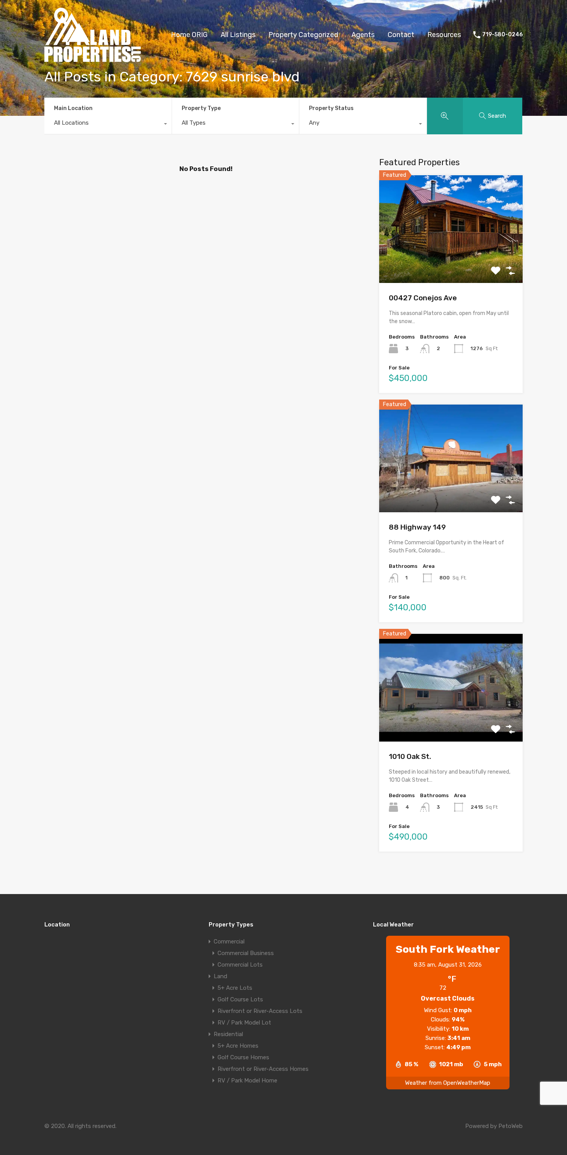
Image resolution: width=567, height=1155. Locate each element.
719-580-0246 (502, 35)
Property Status (331, 108)
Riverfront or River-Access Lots (260, 1011)
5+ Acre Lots (235, 987)
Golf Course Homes (243, 1057)
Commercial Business (246, 953)
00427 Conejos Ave (423, 297)
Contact (401, 34)
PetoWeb (510, 1126)
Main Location (73, 108)
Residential (228, 1034)
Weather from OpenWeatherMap (447, 1082)
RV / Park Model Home (247, 1080)
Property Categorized (303, 34)
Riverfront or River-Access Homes (263, 1068)
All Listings (238, 34)
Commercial (229, 941)
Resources (444, 34)
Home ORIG (189, 34)
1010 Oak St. (410, 756)
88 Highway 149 (417, 527)
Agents (363, 34)
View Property (451, 261)
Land (220, 976)
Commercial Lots (240, 964)
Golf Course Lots (240, 999)
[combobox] (108, 124)
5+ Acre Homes (238, 1045)
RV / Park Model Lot (244, 1022)
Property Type (201, 108)
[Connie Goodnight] (92, 58)
